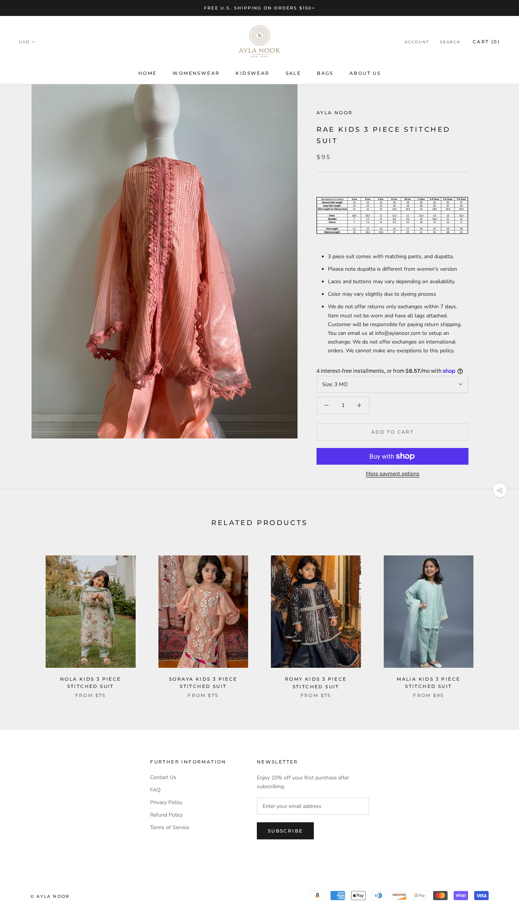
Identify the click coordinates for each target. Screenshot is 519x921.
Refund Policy (166, 814)
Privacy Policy (166, 802)
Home (147, 73)
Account (417, 41)
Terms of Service (169, 827)
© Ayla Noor (50, 896)
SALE (293, 73)
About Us (365, 73)
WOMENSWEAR (196, 73)
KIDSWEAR (252, 73)
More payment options (392, 473)
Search (450, 41)
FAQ (155, 789)
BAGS (325, 73)
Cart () (486, 41)
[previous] (23, 619)
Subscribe (285, 831)
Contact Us (163, 777)
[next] (495, 619)
